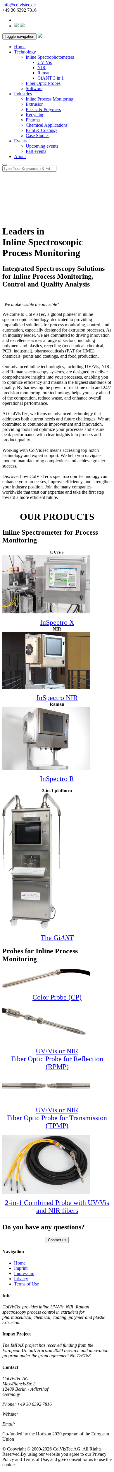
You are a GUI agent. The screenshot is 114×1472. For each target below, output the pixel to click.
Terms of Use (26, 1283)
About (20, 156)
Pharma (33, 119)
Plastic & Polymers (43, 109)
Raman (44, 72)
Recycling (35, 114)
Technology (25, 51)
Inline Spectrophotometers (50, 57)
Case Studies (37, 135)
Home (19, 46)
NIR (41, 67)
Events (20, 140)
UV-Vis (44, 62)
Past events (36, 151)
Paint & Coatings (41, 130)
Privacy (21, 1278)
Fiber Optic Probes (43, 83)
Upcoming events (42, 146)
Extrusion (35, 104)
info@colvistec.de (19, 4)
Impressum (24, 1273)
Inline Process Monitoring (49, 98)
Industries (23, 93)
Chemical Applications (47, 125)
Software (34, 88)
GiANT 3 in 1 (50, 78)
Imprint (20, 1268)
